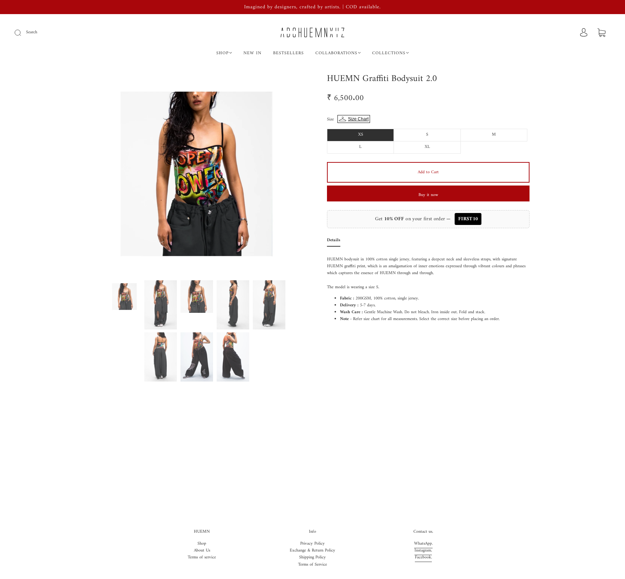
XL (427, 147)
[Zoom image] (196, 175)
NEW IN (252, 53)
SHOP (222, 53)
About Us (202, 550)
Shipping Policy (312, 557)
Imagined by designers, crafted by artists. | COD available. (312, 7)
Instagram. (423, 550)
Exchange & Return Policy (312, 550)
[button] (116, 175)
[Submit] (22, 33)
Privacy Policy (312, 544)
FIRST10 (468, 218)
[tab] (333, 242)
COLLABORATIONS (336, 53)
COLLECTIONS (388, 53)
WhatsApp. (423, 544)
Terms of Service (312, 565)
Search (31, 32)
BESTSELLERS (288, 53)
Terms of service (202, 557)
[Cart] (601, 33)
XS (360, 135)
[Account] (583, 33)
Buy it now (428, 195)
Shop (201, 544)
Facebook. (423, 557)
